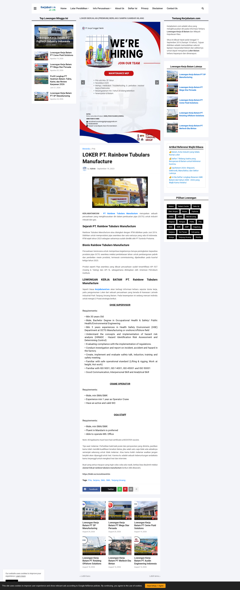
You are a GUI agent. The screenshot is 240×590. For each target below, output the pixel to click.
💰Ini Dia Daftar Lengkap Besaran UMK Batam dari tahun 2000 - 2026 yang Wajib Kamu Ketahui (186, 180)
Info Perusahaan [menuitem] (101, 8)
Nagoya (172, 222)
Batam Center (183, 206)
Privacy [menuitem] (144, 8)
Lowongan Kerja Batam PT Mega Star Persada (61, 65)
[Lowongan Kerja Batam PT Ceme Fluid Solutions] (41, 55)
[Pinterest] (125, 489)
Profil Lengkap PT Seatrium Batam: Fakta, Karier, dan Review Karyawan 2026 (61, 80)
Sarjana (96, 480)
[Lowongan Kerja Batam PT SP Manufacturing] (41, 96)
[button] (37, 8)
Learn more (21, 576)
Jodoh (171, 217)
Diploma (195, 211)
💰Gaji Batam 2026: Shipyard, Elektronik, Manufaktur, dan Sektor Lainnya (184, 170)
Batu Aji (196, 206)
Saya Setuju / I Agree (155, 586)
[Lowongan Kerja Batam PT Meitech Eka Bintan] (120, 545)
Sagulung (197, 227)
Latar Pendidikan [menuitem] (78, 8)
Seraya (171, 237)
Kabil (180, 217)
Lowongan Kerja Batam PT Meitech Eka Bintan (119, 561)
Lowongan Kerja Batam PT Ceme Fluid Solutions (61, 54)
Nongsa (182, 222)
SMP (187, 227)
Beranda (86, 149)
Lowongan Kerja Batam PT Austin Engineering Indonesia (145, 561)
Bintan (184, 211)
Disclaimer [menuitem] (157, 8)
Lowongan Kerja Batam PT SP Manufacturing (61, 94)
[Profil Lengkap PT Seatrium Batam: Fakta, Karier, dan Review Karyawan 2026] (41, 79)
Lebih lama (154, 576)
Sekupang (195, 232)
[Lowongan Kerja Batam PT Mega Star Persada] (41, 67)
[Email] (130, 489)
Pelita (192, 222)
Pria (93, 149)
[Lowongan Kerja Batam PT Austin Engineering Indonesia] (146, 545)
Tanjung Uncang (118, 480)
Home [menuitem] (64, 8)
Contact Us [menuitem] (172, 8)
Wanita (198, 237)
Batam (171, 206)
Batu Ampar (173, 211)
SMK (108, 480)
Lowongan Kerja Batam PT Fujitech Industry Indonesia (53, 39)
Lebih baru (85, 576)
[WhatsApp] (119, 489)
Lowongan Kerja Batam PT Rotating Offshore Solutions (91, 561)
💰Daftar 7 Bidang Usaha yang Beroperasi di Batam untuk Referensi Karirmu (184, 161)
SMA (103, 480)
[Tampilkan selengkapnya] (136, 489)
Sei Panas (183, 232)
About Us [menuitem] (119, 8)
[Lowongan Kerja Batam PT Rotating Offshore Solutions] (94, 545)
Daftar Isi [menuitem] (132, 8)
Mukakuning (191, 217)
